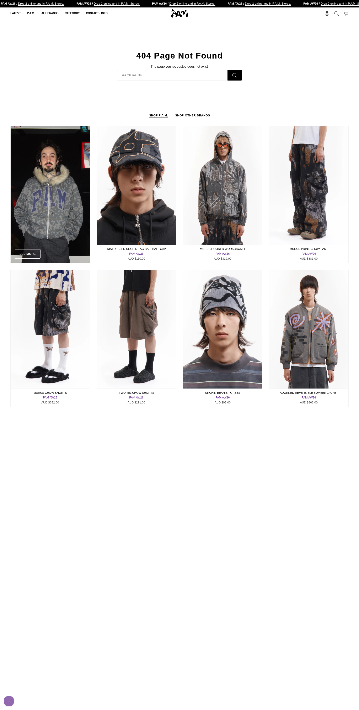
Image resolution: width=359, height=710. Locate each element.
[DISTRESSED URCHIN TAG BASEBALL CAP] (136, 185)
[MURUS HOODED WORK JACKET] (222, 185)
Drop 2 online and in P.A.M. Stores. (41, 3)
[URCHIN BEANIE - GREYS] (222, 329)
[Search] (234, 75)
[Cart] (346, 13)
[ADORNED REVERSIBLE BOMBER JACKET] (308, 329)
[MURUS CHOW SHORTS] (50, 329)
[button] (15, 13)
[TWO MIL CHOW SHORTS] (136, 329)
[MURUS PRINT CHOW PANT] (308, 185)
